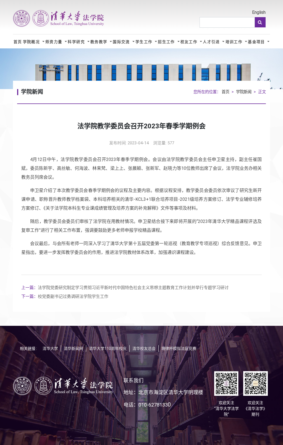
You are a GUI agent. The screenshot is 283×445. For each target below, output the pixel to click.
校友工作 (189, 42)
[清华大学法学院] (58, 18)
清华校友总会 (144, 348)
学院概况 (32, 42)
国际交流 (122, 42)
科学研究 (77, 42)
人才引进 (212, 42)
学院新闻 (243, 92)
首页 (18, 42)
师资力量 (54, 42)
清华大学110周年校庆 (108, 348)
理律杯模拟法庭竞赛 (178, 348)
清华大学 (50, 348)
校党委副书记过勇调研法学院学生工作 (64, 296)
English (259, 12)
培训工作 (235, 42)
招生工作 (167, 42)
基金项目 (257, 42)
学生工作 (144, 42)
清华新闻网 (73, 348)
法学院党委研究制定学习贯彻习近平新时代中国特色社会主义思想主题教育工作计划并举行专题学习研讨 (125, 287)
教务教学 (99, 42)
